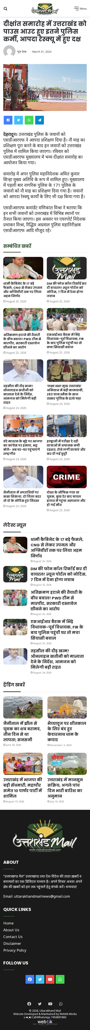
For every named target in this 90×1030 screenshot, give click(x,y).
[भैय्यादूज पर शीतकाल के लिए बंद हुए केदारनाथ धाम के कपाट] (67, 707)
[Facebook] (8, 120)
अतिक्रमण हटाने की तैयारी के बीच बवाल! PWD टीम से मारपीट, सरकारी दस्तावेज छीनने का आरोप (22, 341)
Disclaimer (12, 943)
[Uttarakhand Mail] (45, 8)
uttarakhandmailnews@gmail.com (42, 896)
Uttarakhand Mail (50, 1011)
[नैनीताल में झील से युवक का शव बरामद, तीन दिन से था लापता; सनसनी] (23, 707)
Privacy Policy (14, 950)
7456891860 (58, 1017)
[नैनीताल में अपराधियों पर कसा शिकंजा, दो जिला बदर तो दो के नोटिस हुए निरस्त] (23, 477)
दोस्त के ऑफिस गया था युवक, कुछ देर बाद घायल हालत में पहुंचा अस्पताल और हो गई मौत (66, 498)
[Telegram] (39, 120)
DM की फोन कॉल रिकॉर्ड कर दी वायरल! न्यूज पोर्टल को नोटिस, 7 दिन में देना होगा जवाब (67, 289)
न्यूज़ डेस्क (21, 52)
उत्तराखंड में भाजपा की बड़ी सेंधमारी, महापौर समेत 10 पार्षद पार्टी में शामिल (22, 788)
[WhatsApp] (29, 120)
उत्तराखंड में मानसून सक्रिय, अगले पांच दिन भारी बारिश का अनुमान (65, 788)
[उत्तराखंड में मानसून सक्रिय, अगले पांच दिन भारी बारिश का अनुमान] (67, 764)
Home (8, 923)
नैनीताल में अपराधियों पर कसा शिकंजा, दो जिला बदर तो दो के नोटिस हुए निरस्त (22, 496)
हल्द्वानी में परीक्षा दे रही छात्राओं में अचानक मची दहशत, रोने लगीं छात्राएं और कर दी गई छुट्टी (66, 447)
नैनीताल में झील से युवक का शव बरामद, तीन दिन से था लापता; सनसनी (22, 732)
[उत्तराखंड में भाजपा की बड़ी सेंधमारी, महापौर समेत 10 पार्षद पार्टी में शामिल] (23, 764)
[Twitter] (18, 120)
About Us (11, 929)
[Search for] (5, 10)
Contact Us (12, 936)
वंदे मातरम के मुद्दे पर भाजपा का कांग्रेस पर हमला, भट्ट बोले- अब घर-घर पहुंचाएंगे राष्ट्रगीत (22, 447)
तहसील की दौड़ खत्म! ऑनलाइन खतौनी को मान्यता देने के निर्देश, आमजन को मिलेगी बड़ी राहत (19, 394)
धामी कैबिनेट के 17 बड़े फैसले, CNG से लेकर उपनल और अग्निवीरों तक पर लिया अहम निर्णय (22, 289)
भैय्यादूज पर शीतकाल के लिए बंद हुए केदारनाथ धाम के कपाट (66, 732)
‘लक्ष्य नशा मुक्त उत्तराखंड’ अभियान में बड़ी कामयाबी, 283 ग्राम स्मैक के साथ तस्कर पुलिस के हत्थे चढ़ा (65, 392)
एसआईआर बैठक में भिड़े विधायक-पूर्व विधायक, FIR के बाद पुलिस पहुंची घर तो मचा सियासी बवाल (65, 340)
